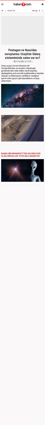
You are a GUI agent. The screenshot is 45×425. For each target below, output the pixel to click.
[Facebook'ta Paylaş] (39, 11)
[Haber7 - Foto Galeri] (22, 4)
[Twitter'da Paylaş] (43, 11)
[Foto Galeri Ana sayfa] (2, 11)
